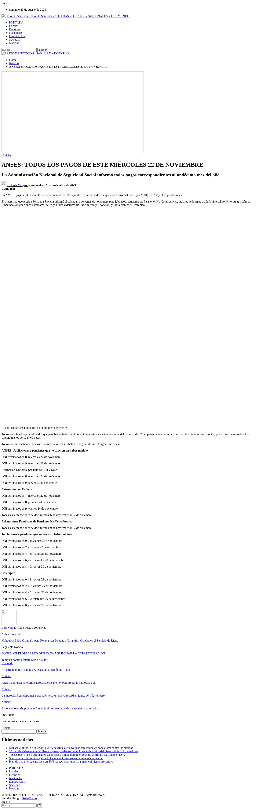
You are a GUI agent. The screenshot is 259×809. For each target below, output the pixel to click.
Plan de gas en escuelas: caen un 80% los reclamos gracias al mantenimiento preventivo (61, 761)
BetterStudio (29, 798)
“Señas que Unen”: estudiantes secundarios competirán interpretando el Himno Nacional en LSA (67, 754)
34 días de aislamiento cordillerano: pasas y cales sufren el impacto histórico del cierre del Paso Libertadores (73, 751)
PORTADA (16, 22)
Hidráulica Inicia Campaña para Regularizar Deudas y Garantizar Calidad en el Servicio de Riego (60, 640)
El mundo (7, 663)
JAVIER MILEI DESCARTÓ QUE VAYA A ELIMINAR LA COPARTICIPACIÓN (53, 653)
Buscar (6, 727)
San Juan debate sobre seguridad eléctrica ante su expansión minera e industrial (56, 758)
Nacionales (15, 32)
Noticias (14, 43)
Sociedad (14, 39)
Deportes (14, 29)
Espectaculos (17, 36)
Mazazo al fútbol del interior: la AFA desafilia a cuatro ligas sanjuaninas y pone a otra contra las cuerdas (71, 747)
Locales (13, 25)
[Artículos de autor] (9, 624)
